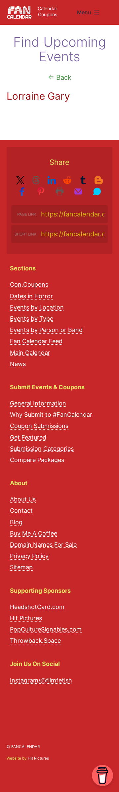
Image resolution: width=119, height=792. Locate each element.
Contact (21, 510)
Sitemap (21, 567)
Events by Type (31, 318)
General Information (38, 403)
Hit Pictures (26, 618)
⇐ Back (59, 77)
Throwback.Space (35, 640)
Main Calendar (30, 352)
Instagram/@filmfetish (41, 680)
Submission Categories (42, 448)
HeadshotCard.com (37, 606)
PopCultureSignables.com (46, 629)
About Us (23, 499)
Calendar (47, 8)
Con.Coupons (29, 284)
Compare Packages (37, 459)
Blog (16, 522)
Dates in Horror (31, 296)
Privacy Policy (29, 555)
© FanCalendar (23, 746)
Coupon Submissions (39, 425)
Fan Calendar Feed (36, 341)
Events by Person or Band (46, 329)
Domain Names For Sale (43, 544)
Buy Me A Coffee (33, 533)
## (111, 10)
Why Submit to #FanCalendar (51, 414)
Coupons (47, 14)
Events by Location (37, 307)
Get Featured (28, 437)
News (18, 363)
